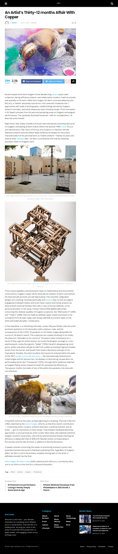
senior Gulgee (31, 424)
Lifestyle (45, 528)
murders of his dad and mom (27, 356)
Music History (57, 520)
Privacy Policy (91, 546)
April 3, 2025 (25, 23)
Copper (28, 472)
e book (63, 126)
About (82, 546)
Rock (68, 525)
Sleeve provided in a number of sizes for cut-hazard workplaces (102, 528)
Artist (34, 23)
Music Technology (71, 517)
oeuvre (55, 94)
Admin (14, 23)
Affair (13, 472)
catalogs (20, 138)
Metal (56, 516)
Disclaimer (102, 546)
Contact (110, 546)
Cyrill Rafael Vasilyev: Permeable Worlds (101, 517)
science (48, 300)
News (68, 521)
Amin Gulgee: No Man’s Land (17, 461)
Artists (20, 472)
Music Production (58, 526)
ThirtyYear (37, 472)
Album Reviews (45, 517)
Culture (45, 525)
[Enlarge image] (73, 148)
